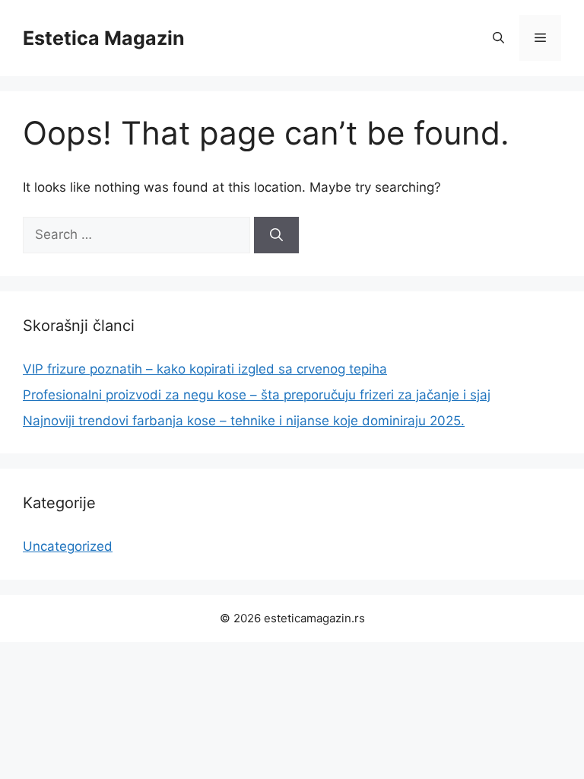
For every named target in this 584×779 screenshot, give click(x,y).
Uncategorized (68, 546)
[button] (498, 38)
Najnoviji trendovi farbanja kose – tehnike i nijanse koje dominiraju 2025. (244, 420)
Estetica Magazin (104, 38)
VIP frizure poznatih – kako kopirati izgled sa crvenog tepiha (205, 369)
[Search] (276, 235)
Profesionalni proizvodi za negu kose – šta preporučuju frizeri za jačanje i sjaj (256, 394)
